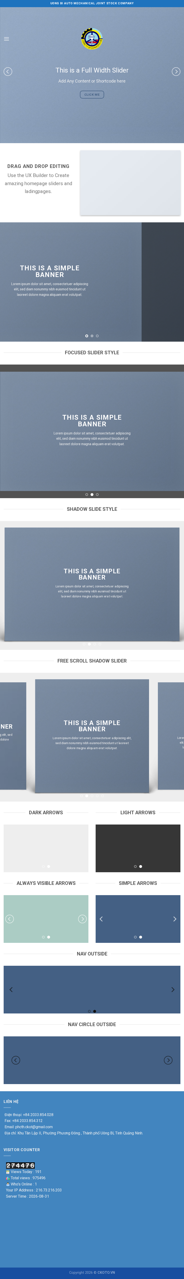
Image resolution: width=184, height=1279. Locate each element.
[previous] (8, 71)
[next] (176, 71)
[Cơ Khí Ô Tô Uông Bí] (92, 39)
